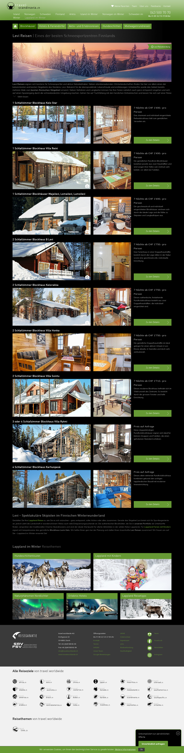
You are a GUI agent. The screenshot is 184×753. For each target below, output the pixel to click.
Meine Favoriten (121, 6)
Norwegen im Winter (113, 14)
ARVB (122, 633)
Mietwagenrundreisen (137, 26)
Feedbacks (156, 6)
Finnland (60, 14)
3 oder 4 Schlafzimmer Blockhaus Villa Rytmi (40, 421)
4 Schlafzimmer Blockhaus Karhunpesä (36, 467)
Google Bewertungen (101, 654)
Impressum (124, 640)
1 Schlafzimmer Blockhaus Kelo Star (35, 103)
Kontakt (167, 6)
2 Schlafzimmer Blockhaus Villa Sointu (36, 376)
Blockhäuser (27, 26)
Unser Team (98, 651)
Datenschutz (125, 637)
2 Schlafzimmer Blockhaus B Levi (33, 239)
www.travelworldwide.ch (68, 654)
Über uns (144, 6)
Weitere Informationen (125, 750)
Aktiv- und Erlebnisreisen (84, 26)
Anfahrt (96, 647)
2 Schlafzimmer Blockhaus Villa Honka (36, 330)
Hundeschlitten (112, 26)
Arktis (72, 14)
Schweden (45, 14)
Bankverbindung (126, 647)
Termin (96, 644)
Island (16, 14)
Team (134, 6)
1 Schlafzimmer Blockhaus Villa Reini (35, 148)
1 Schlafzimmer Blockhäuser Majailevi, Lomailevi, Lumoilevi (49, 194)
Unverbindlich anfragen (153, 744)
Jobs (122, 644)
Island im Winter (89, 14)
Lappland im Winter (35, 18)
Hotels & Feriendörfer (52, 26)
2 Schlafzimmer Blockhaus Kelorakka (35, 285)
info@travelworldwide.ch (68, 651)
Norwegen (29, 14)
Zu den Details (152, 140)
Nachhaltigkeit (126, 651)
